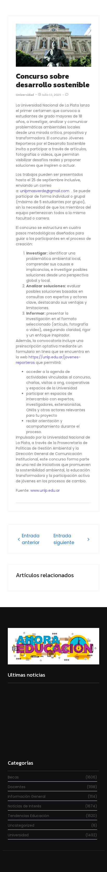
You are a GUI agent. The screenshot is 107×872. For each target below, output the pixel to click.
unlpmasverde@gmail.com (44, 191)
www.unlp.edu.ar (45, 490)
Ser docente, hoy (24, 744)
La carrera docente (26, 698)
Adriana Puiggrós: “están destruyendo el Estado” (46, 723)
